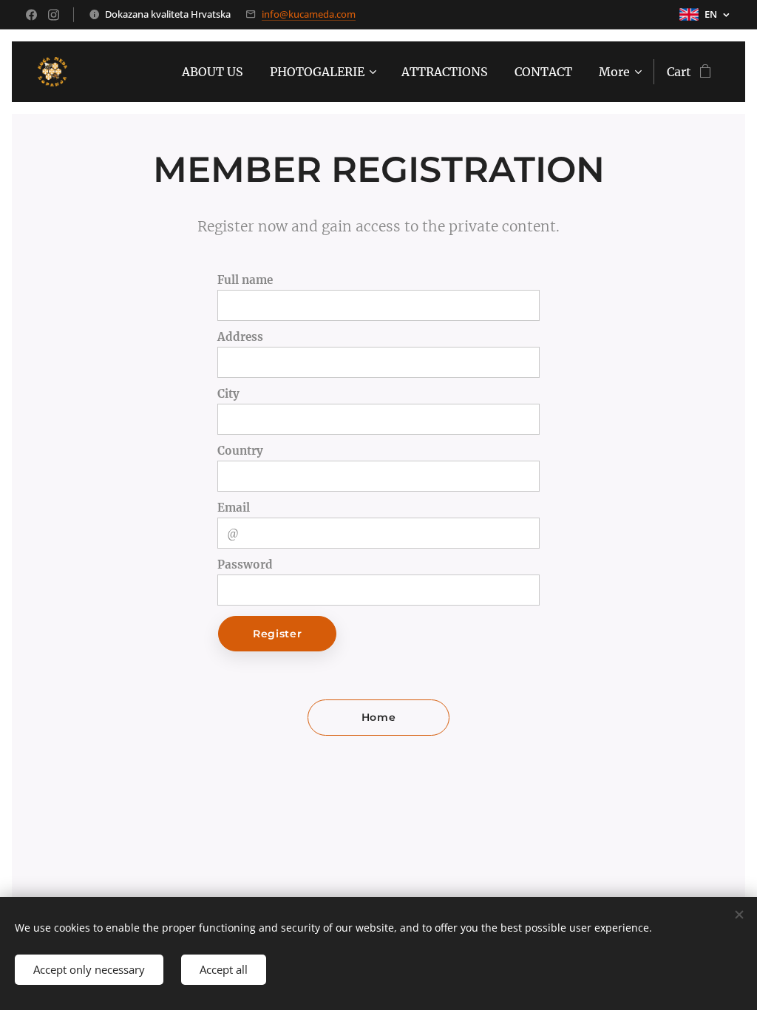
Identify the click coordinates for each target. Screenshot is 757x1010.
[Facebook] (31, 14)
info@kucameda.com (309, 14)
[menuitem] (213, 71)
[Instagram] (53, 14)
